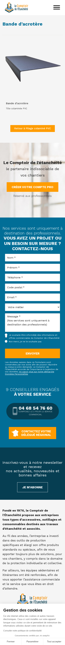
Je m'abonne (32, 487)
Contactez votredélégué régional (36, 433)
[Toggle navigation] (56, 7)
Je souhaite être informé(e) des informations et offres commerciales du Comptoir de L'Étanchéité (34, 336)
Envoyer (33, 353)
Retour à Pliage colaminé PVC (32, 128)
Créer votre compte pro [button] (32, 187)
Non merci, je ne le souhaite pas (25, 341)
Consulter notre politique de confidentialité (22, 631)
